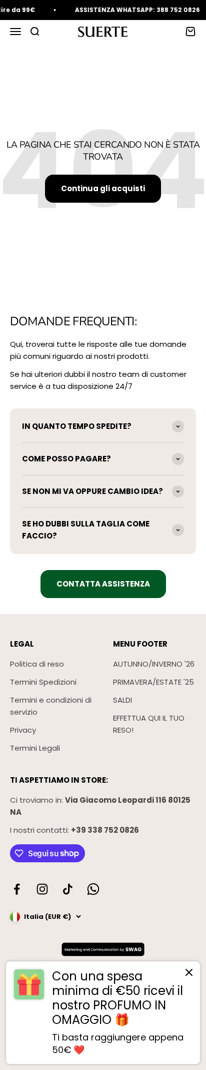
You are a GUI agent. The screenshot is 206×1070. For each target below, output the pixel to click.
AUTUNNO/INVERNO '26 (153, 664)
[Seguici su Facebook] (17, 889)
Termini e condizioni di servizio (51, 706)
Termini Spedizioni (43, 682)
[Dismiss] (189, 974)
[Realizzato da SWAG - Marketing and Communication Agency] (103, 949)
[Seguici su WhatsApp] (93, 889)
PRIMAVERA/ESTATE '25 (153, 682)
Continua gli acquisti (103, 188)
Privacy (23, 730)
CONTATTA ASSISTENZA (103, 584)
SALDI (122, 700)
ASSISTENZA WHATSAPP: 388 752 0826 (134, 10)
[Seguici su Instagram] (42, 889)
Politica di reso (37, 664)
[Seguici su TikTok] (67, 889)
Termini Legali (35, 748)
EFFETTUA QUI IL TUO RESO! (148, 724)
